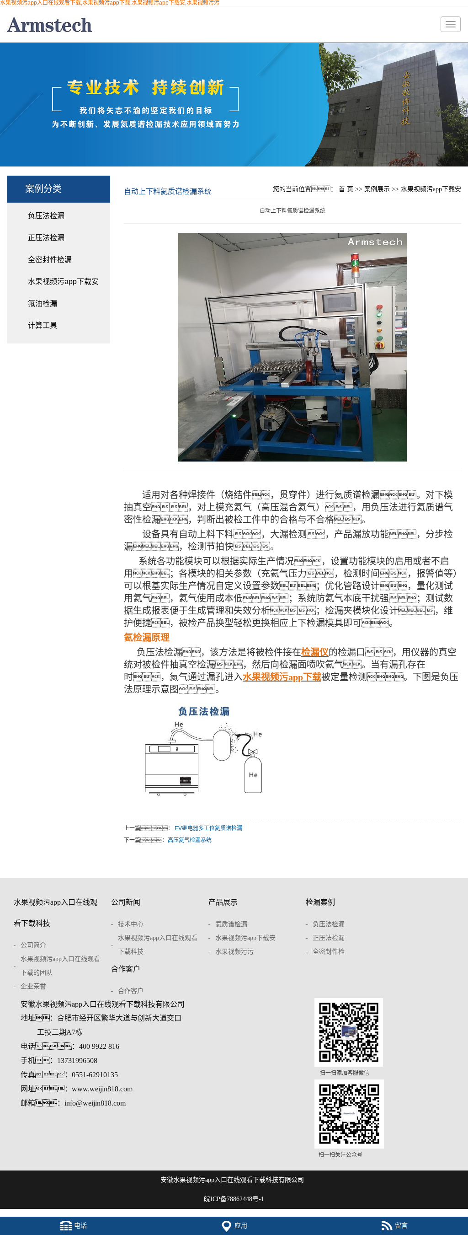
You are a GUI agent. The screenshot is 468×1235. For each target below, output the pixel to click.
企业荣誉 (33, 986)
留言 (401, 1225)
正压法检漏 (46, 238)
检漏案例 (320, 902)
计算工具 (42, 325)
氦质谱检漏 (231, 924)
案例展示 (377, 189)
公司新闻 (125, 902)
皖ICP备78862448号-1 (234, 1199)
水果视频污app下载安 (63, 281)
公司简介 (33, 945)
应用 (240, 1225)
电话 (80, 1225)
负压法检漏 (46, 216)
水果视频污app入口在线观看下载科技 (55, 912)
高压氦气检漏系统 (190, 840)
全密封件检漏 (50, 259)
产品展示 (223, 902)
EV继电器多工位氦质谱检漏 (208, 828)
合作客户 (125, 969)
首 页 (346, 189)
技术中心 (131, 924)
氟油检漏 (42, 303)
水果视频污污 (234, 951)
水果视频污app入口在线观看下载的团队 (60, 966)
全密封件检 (329, 951)
